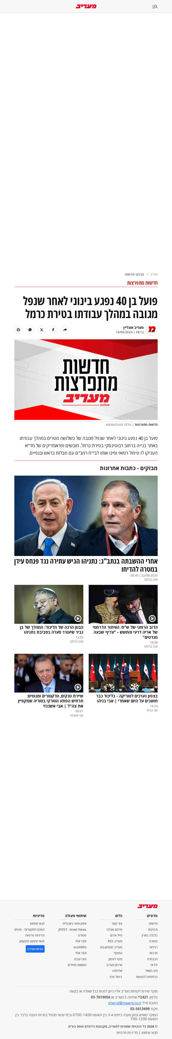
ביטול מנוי (116, 977)
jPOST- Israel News (72, 929)
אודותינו (117, 970)
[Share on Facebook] (53, 330)
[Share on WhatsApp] (30, 330)
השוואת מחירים (77, 965)
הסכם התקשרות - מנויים (29, 929)
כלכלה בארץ (150, 935)
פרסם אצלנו (114, 929)
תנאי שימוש (37, 923)
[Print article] (18, 330)
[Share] (65, 330)
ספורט (153, 941)
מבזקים (153, 929)
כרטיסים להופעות (147, 977)
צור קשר (117, 923)
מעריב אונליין (133, 327)
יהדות (154, 965)
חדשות (153, 923)
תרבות (153, 953)
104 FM (80, 953)
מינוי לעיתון (115, 959)
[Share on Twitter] (42, 330)
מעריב (154, 274)
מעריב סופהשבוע (111, 947)
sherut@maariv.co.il (124, 1003)
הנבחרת (152, 959)
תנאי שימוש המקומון (32, 941)
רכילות (154, 947)
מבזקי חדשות (134, 274)
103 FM (80, 941)
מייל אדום (116, 935)
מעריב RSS (115, 941)
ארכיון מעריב (114, 965)
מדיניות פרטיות (35, 935)
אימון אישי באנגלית (74, 923)
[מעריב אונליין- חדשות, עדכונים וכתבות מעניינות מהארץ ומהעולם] (86, 6)
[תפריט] (162, 7)
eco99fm (79, 947)
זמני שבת (80, 959)
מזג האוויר (151, 970)
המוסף (118, 953)
